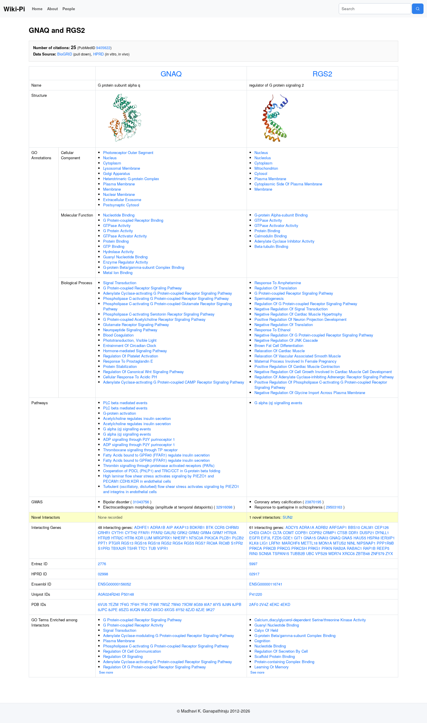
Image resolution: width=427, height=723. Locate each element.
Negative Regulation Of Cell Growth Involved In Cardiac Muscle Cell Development (323, 371)
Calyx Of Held (266, 630)
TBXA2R (118, 548)
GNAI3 (322, 538)
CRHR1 (104, 532)
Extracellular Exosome (122, 199)
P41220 (255, 594)
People (68, 8)
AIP (169, 527)
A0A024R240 (109, 594)
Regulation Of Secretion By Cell (281, 651)
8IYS (217, 604)
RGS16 (140, 543)
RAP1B (369, 548)
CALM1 (367, 527)
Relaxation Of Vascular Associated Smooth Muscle (297, 356)
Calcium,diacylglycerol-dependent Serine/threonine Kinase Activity (310, 619)
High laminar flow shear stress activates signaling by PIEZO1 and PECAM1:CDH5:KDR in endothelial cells (158, 478)
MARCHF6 (291, 543)
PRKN (327, 548)
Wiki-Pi (14, 9)
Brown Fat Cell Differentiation (278, 345)
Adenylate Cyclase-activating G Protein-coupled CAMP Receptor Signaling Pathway (173, 382)
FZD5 (276, 538)
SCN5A (265, 553)
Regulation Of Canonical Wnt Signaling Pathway (143, 371)
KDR (139, 538)
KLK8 (254, 543)
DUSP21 (367, 532)
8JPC (102, 609)
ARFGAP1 (338, 527)
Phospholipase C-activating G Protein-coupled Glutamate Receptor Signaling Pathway (167, 306)
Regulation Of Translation (275, 288)
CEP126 (382, 527)
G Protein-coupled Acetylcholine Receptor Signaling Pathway (154, 319)
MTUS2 (339, 543)
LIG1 (264, 543)
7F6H (134, 604)
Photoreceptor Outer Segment (128, 152)
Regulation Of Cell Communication (132, 651)
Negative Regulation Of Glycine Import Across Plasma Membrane (309, 392)
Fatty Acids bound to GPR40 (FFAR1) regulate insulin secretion (156, 455)
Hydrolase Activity (118, 251)
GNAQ (171, 73)
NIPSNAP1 (366, 543)
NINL (351, 543)
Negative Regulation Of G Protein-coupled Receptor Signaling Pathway (313, 335)
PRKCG (283, 548)
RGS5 (189, 543)
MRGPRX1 (162, 538)
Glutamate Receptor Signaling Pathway (136, 324)
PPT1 (102, 543)
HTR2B (104, 538)
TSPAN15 (280, 553)
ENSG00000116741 (265, 584)
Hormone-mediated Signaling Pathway (135, 350)
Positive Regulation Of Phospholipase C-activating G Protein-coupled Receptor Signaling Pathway (320, 384)
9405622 (103, 47)
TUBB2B (297, 553)
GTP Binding (113, 246)
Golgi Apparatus (116, 173)
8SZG (124, 609)
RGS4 (178, 543)
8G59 (198, 604)
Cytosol (260, 173)
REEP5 (383, 548)
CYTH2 (131, 532)
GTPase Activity (117, 225)
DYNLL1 (382, 532)
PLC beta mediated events (125, 402)
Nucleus (110, 157)
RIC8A (212, 543)
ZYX (389, 553)
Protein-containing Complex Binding (284, 661)
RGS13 (127, 543)
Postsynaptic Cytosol (121, 204)
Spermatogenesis (269, 298)
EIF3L (266, 538)
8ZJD (190, 609)
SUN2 (288, 517)
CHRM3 (232, 527)
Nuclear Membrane (119, 194)
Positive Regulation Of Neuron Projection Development (300, 319)
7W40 (176, 604)
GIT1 (298, 538)
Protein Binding (116, 241)
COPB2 (315, 532)
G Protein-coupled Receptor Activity (133, 625)
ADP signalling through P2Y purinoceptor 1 (139, 439)
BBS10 (354, 527)
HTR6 (129, 538)
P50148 (127, 594)
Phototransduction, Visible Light (130, 340)
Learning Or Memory (271, 667)
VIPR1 (162, 548)
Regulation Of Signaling (123, 656)
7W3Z (165, 604)
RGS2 (322, 73)
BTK (210, 527)
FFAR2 (157, 532)
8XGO (158, 609)
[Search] (418, 8)
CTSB (342, 532)
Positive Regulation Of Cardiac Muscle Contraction (297, 366)
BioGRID (64, 54)
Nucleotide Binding (118, 215)
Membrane (112, 189)
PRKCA (255, 548)
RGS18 (154, 543)
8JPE (113, 609)
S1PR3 (104, 548)
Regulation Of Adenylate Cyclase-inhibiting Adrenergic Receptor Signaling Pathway (324, 377)
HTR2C (117, 538)
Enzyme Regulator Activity (125, 262)
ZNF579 (377, 553)
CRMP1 (329, 532)
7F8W (154, 604)
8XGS (169, 609)
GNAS (347, 538)
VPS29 (321, 553)
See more (106, 672)
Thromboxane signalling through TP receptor (140, 449)
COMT (288, 532)
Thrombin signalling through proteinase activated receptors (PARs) (158, 465)
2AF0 (253, 604)
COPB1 (301, 532)
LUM (148, 538)
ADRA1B (157, 527)
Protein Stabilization (120, 366)
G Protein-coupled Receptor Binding (133, 220)
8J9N (226, 604)
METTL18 (309, 543)
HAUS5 (360, 538)
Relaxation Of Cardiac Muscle (279, 350)
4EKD (285, 604)
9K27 (210, 609)
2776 (102, 563)
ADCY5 (292, 527)
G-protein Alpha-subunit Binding (281, 215)
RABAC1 (354, 548)
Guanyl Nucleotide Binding (125, 257)
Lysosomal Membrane (121, 168)
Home (37, 8)
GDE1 (288, 538)
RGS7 (200, 543)
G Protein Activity (118, 230)
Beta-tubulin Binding (271, 246)
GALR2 (170, 532)
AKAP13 (181, 527)
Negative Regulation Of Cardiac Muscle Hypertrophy (298, 314)
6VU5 (102, 604)
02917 (254, 574)
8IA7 (208, 604)
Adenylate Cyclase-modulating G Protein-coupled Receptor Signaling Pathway (168, 635)
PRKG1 (314, 548)
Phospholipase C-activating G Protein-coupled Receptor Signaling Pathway (166, 298)
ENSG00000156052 (114, 584)
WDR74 (334, 553)
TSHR (132, 548)
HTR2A (230, 532)
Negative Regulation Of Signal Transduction (291, 309)
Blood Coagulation (118, 335)
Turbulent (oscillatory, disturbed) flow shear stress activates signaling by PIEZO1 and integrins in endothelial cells (171, 489)
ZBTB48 (363, 553)
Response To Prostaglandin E (128, 361)
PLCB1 (225, 538)
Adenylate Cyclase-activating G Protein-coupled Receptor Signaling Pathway (167, 293)
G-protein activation (119, 413)
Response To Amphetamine (277, 282)
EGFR (254, 538)
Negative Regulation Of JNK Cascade (286, 340)
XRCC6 (348, 553)
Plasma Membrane (119, 184)
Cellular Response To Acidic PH (130, 377)
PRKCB (269, 548)
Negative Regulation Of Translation (283, 324)
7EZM (113, 604)
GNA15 (310, 538)
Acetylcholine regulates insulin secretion (137, 418)
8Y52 (180, 609)
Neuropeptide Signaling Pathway (130, 329)
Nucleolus (262, 157)
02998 (103, 574)
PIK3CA (211, 538)
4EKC (274, 604)
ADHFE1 (141, 527)
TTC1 (142, 548)
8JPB (236, 604)
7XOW (187, 604)
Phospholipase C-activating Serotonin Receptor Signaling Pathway (159, 314)
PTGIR (114, 543)
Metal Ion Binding (117, 272)
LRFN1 (275, 543)
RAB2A (339, 548)
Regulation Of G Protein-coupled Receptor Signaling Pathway (305, 303)
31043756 (141, 501)
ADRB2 (321, 527)
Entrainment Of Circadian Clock (129, 345)
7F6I (144, 604)
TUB (152, 548)
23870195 (313, 501)
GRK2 (182, 532)
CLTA (277, 532)
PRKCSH (299, 548)
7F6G (124, 604)
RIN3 (253, 553)
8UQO (146, 609)
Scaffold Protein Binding (274, 656)
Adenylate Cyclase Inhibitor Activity (284, 241)
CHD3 (254, 532)
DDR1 (353, 532)
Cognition (262, 640)
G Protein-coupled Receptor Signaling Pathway (142, 288)
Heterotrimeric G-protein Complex (131, 178)
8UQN (135, 609)
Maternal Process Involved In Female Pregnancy (295, 361)
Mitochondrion (266, 168)
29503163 (334, 507)
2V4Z (263, 604)
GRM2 (194, 532)
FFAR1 (144, 532)
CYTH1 (118, 532)
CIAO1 (266, 532)
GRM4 (205, 532)
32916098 (224, 507)
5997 (253, 563)
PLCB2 (238, 538)
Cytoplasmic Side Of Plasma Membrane (288, 184)
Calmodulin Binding (270, 236)
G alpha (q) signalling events (127, 429)
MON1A (325, 543)
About (52, 8)
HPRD (98, 54)
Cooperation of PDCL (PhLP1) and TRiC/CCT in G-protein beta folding (161, 470)
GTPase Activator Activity (125, 236)
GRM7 (217, 532)
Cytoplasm (112, 163)
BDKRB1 (197, 527)
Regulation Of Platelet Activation (130, 356)
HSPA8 (373, 538)
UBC (310, 553)
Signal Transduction (119, 282)
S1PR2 (237, 543)
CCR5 (220, 527)
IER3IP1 (388, 538)
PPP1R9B (385, 543)
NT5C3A (196, 538)
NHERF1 (180, 538)
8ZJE (200, 609)
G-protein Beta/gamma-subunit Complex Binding (143, 267)
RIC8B (224, 543)
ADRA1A (306, 527)
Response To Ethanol (272, 329)
